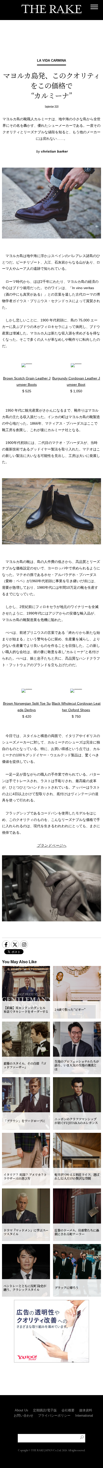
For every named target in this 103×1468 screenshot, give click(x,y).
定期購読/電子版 (45, 1410)
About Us (21, 1410)
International (84, 1415)
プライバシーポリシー (54, 1415)
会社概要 (68, 1410)
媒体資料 (85, 1410)
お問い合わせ (23, 1415)
